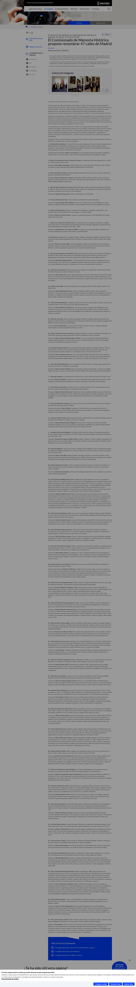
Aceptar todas (128, 984)
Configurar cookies (101, 984)
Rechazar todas (115, 984)
